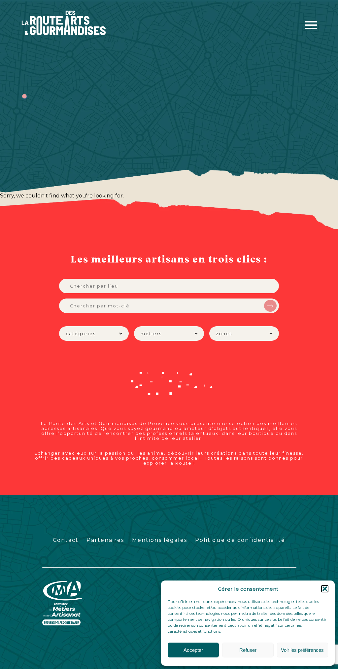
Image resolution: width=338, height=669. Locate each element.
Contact (66, 540)
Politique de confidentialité (240, 540)
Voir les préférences (302, 650)
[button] (324, 588)
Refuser (247, 650)
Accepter (193, 650)
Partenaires (105, 540)
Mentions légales (159, 540)
